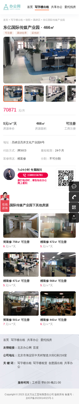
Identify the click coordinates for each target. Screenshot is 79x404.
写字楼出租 (42, 7)
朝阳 (28, 19)
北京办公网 (24, 347)
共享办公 (56, 7)
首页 (30, 7)
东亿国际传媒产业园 (54, 19)
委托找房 (70, 7)
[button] (6, 94)
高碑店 (36, 19)
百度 (36, 347)
